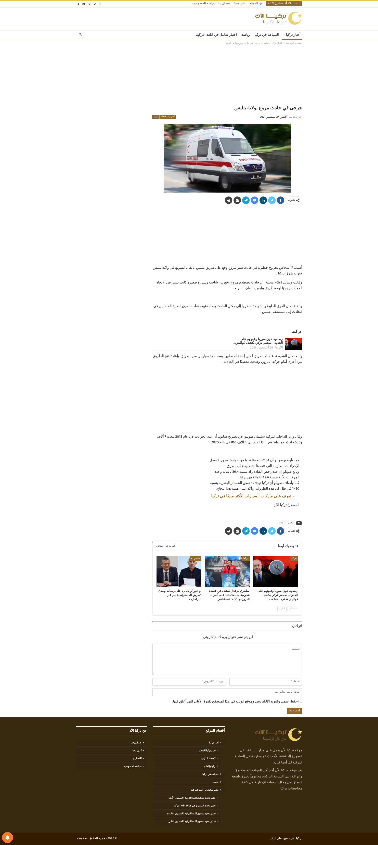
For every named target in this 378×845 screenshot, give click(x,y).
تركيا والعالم (210, 766)
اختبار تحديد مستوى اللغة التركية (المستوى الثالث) (191, 814)
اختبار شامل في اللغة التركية (216, 35)
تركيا (156, 117)
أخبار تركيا (293, 35)
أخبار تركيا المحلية (168, 117)
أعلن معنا (240, 4)
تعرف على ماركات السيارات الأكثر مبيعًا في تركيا (251, 497)
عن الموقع (256, 4)
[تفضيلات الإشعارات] (7, 837)
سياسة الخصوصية (203, 4)
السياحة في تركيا (267, 35)
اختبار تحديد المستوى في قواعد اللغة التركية (194, 806)
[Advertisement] (189, 75)
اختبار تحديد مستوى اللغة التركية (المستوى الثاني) (192, 822)
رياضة (245, 35)
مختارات (195, 558)
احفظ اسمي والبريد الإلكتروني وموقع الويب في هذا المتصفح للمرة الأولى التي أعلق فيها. (235, 702)
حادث (281, 523)
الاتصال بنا (224, 4)
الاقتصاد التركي (208, 759)
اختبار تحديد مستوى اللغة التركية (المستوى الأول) (192, 798)
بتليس (290, 523)
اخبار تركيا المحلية (207, 751)
